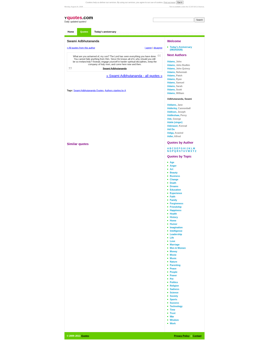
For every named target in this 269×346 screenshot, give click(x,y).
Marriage (174, 244)
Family (173, 200)
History (174, 217)
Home (71, 31)
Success (174, 302)
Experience (176, 193)
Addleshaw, (177, 115)
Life (172, 237)
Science (174, 292)
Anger (173, 165)
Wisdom (174, 320)
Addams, (175, 104)
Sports (173, 299)
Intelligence (176, 230)
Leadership (176, 234)
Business (175, 176)
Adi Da (171, 129)
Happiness (175, 210)
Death (173, 182)
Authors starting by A (115, 90)
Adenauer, (177, 125)
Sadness (174, 289)
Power (173, 275)
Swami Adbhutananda (115, 68)
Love (172, 241)
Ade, (174, 118)
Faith (172, 196)
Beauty (173, 172)
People (173, 272)
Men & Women (178, 248)
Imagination (176, 227)
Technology (176, 306)
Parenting (175, 265)
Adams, (174, 61)
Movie (173, 254)
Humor (173, 224)
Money (173, 251)
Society (174, 296)
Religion (174, 285)
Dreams (174, 186)
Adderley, (179, 108)
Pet (171, 278)
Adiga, (175, 132)
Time (172, 309)
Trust (172, 313)
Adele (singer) (174, 122)
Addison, (176, 111)
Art (171, 169)
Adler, (174, 136)
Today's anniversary (105, 31)
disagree (158, 47)
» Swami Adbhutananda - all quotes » (134, 76)
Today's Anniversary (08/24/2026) (181, 48)
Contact (197, 335)
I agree (148, 47)
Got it (179, 2)
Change (174, 179)
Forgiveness (176, 203)
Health (173, 213)
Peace (173, 268)
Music (173, 258)
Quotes (84, 31)
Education (175, 189)
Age (172, 162)
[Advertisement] (115, 118)
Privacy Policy (181, 335)
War (172, 316)
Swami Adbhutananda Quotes (88, 90)
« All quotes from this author (81, 47)
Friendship (176, 206)
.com (78, 17)
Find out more (169, 2)
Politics (174, 282)
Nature (173, 261)
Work (173, 323)
